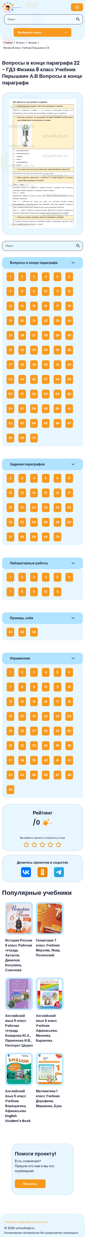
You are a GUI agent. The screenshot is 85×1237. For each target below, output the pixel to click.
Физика (32, 42)
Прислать (30, 1184)
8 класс (20, 42)
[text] (58, 844)
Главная (8, 42)
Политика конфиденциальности (25, 1222)
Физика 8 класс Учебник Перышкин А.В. (26, 48)
